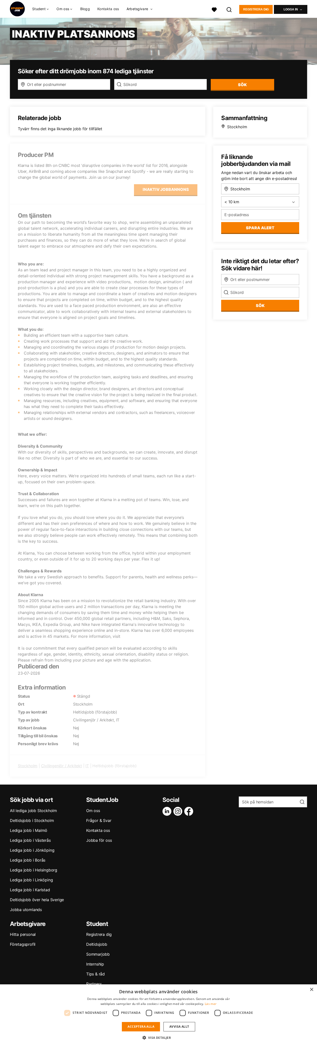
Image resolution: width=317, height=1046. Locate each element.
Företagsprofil (22, 944)
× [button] (311, 990)
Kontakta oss (108, 9)
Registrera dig (256, 9)
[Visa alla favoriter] (214, 9)
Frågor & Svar (98, 820)
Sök (260, 305)
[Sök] (229, 9)
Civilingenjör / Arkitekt (61, 765)
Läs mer (210, 1004)
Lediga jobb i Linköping (31, 879)
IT (87, 765)
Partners (94, 983)
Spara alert (260, 227)
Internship (95, 964)
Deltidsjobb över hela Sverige (37, 899)
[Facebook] (189, 811)
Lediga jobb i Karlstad (30, 889)
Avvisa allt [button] (179, 1026)
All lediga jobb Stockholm (33, 810)
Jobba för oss (99, 840)
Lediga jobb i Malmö (28, 830)
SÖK (242, 84)
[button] (158, 1037)
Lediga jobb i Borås (27, 860)
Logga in (291, 9)
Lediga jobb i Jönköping (32, 850)
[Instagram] (178, 811)
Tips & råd (95, 973)
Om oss (93, 810)
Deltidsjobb (96, 944)
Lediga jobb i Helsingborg (33, 869)
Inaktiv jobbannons (166, 189)
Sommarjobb (98, 954)
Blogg (85, 9)
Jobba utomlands (26, 909)
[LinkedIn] (167, 811)
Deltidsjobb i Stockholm (32, 820)
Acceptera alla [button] (141, 1026)
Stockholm (27, 765)
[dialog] (158, 1015)
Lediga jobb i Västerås (30, 840)
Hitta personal (23, 934)
